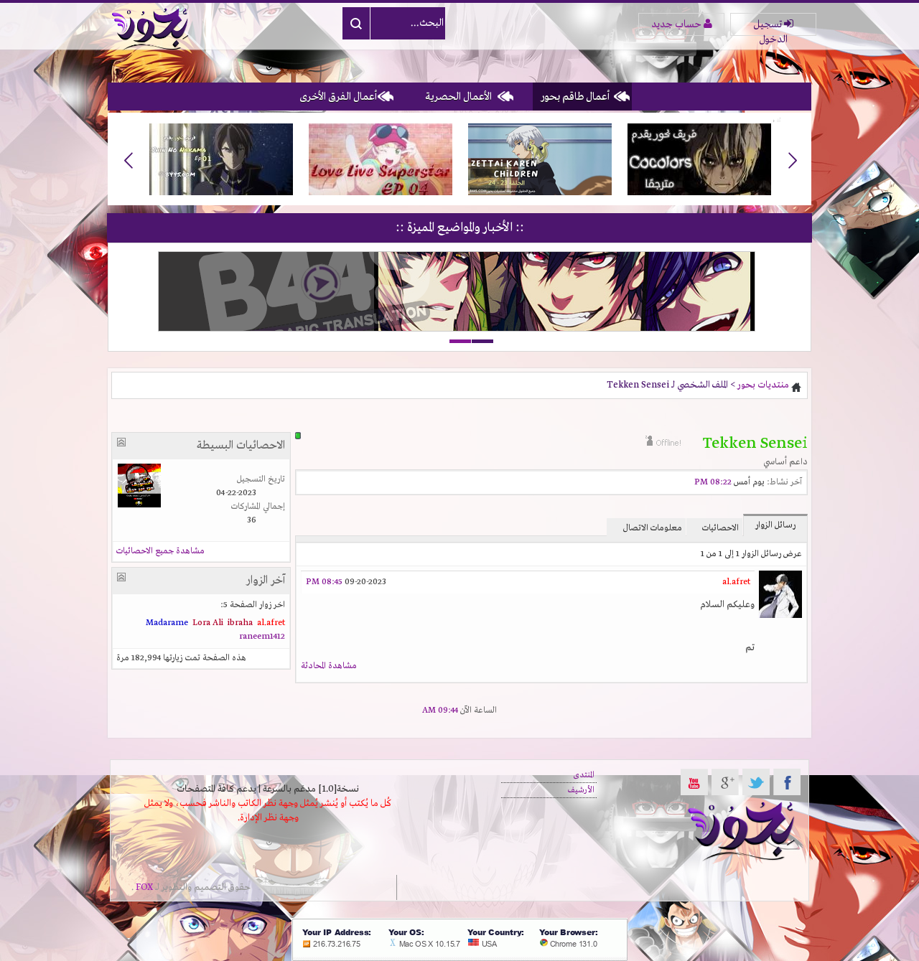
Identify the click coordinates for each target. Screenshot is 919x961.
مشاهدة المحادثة (329, 666)
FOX (144, 887)
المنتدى (583, 775)
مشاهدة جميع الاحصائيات (160, 551)
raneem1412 (262, 636)
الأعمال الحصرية (458, 97)
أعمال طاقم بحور (575, 97)
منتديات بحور (763, 385)
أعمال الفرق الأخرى (338, 97)
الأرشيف (581, 790)
